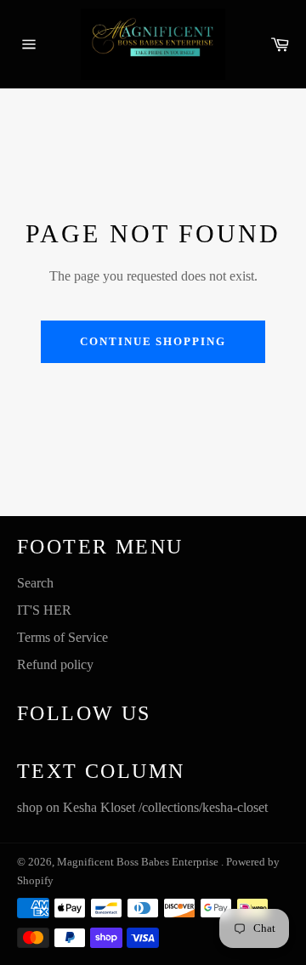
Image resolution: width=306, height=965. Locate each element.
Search (35, 583)
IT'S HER (44, 610)
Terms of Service (62, 637)
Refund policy (55, 664)
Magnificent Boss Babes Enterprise (139, 862)
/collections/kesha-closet (203, 807)
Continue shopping (153, 341)
